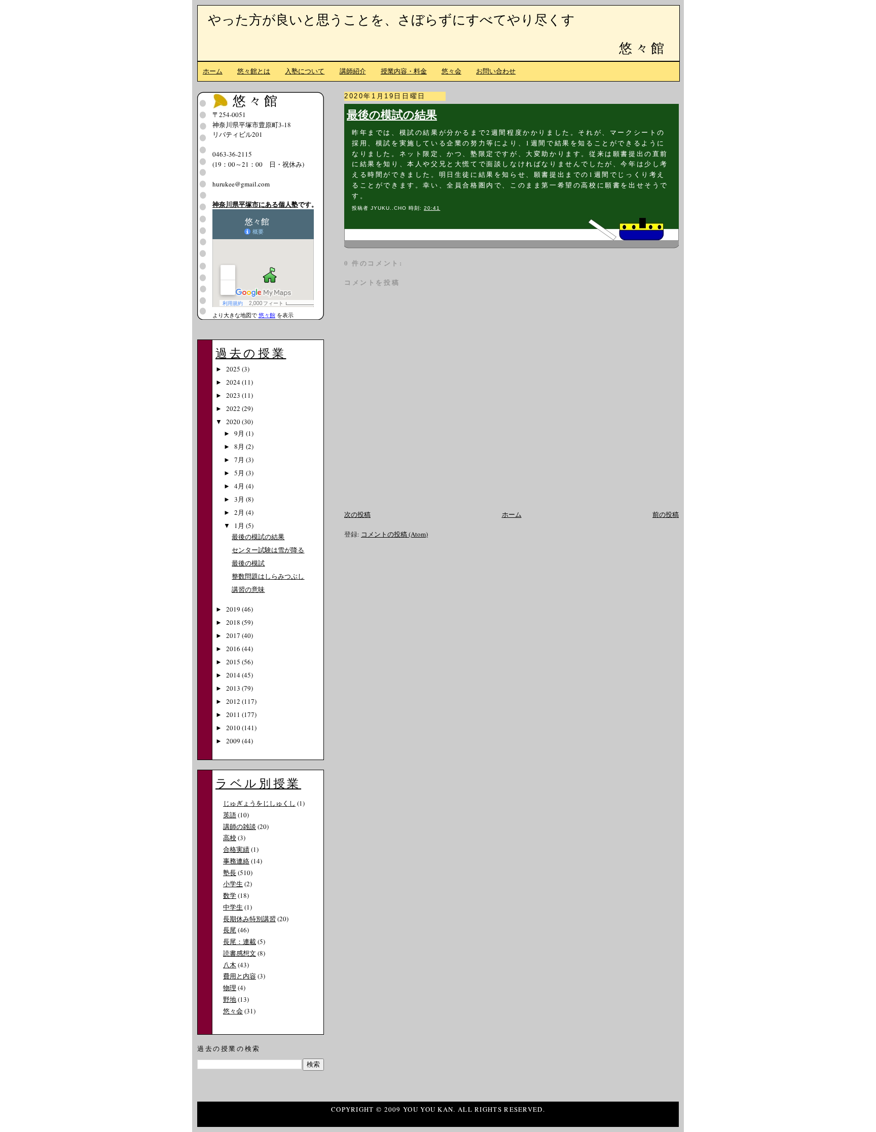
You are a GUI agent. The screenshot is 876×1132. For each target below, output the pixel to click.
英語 (229, 814)
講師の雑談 (239, 826)
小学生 (233, 883)
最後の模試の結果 (392, 114)
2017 (234, 635)
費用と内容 (239, 975)
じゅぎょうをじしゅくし (259, 803)
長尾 (229, 929)
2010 (234, 727)
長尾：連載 (239, 941)
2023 (234, 395)
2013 (234, 688)
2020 (234, 421)
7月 (240, 459)
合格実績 (236, 849)
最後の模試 (248, 563)
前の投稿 (665, 514)
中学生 (233, 907)
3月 (240, 499)
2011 (234, 714)
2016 (234, 648)
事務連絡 (236, 860)
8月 (240, 446)
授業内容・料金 (404, 71)
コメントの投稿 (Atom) (394, 534)
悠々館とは (253, 71)
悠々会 (451, 71)
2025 (234, 368)
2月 (240, 512)
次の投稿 (357, 514)
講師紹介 (353, 71)
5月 (240, 472)
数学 (229, 895)
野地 (229, 999)
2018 (234, 622)
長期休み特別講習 (249, 918)
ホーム (213, 71)
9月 (240, 433)
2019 (234, 609)
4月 (240, 485)
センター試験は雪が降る (268, 549)
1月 (240, 525)
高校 (229, 837)
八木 (229, 964)
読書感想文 (239, 953)
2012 (234, 701)
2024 (234, 382)
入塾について (304, 71)
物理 (229, 987)
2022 (234, 408)
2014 (234, 675)
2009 (234, 740)
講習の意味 (248, 589)
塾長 (229, 872)
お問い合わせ (496, 71)
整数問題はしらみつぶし (268, 576)
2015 (234, 661)
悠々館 (643, 47)
